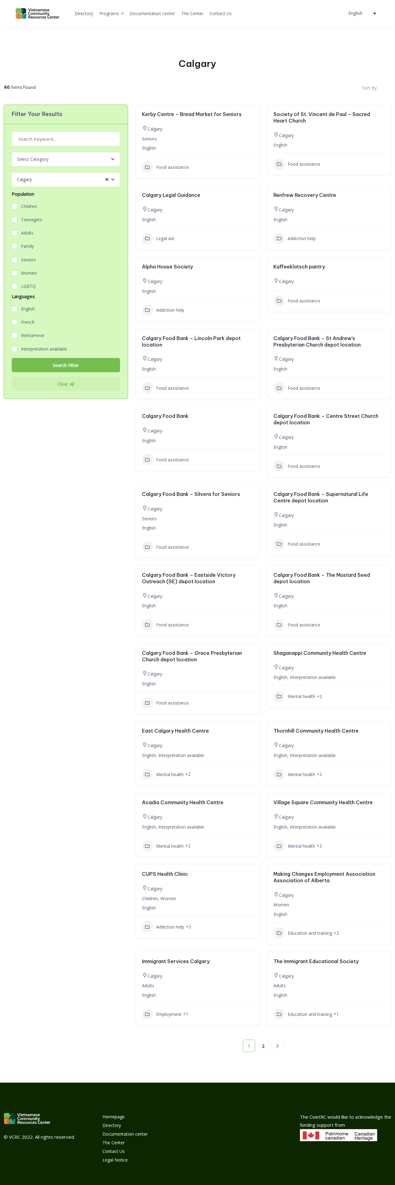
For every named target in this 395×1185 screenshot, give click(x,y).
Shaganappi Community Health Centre (319, 653)
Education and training (310, 933)
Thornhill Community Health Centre (316, 731)
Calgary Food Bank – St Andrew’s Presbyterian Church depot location (317, 341)
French (28, 322)
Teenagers (31, 219)
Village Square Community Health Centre (323, 802)
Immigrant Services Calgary (176, 961)
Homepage (113, 1117)
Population (23, 194)
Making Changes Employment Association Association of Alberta (324, 877)
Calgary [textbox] (24, 179)
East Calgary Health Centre (175, 731)
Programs (109, 13)
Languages (23, 296)
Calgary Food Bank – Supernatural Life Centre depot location (320, 497)
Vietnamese (32, 335)
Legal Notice (115, 1160)
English (28, 309)
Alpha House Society (167, 267)
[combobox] (66, 159)
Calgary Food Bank (165, 416)
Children (29, 206)
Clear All (65, 384)
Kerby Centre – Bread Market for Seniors (192, 114)
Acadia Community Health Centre (182, 802)
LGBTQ (28, 286)
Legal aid (165, 238)
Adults (27, 233)
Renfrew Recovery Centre (304, 195)
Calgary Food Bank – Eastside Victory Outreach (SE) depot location (188, 578)
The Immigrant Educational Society (316, 961)
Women (29, 273)
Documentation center (152, 13)
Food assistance (172, 167)
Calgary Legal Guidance (171, 195)
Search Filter (66, 365)
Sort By (369, 88)
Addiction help (302, 238)
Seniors (28, 260)
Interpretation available (44, 349)
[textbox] (32, 159)
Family (27, 246)
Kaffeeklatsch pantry (299, 267)
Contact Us (221, 13)
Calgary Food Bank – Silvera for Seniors (191, 494)
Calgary (155, 129)
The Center (192, 13)
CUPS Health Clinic (165, 874)
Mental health (301, 696)
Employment (168, 1014)
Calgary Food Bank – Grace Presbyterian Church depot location (192, 656)
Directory (84, 13)
